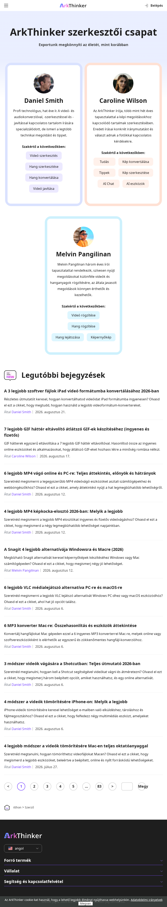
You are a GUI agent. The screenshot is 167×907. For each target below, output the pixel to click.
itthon (17, 807)
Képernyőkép (101, 337)
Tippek (104, 172)
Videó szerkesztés (44, 155)
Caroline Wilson (123, 101)
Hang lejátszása (68, 337)
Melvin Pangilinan (83, 254)
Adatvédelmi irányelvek (147, 900)
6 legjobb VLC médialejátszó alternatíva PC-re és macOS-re (63, 587)
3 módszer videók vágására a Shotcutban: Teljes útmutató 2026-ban (72, 663)
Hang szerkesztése (43, 166)
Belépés (157, 5)
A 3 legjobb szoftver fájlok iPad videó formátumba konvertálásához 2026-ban (81, 391)
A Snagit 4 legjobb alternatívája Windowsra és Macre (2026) (63, 549)
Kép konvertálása (135, 161)
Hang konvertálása (43, 177)
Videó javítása (43, 188)
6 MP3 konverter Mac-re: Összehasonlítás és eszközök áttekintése (70, 625)
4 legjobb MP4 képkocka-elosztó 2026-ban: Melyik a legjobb (63, 511)
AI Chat (108, 183)
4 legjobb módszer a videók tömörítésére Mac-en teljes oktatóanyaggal (76, 746)
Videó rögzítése (83, 315)
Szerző (29, 807)
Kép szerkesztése (135, 172)
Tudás (104, 161)
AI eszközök (135, 183)
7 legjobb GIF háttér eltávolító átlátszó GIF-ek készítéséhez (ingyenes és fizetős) (76, 432)
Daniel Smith (43, 101)
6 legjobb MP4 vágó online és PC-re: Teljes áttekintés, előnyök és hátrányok (80, 473)
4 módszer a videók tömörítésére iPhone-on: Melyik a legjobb (65, 701)
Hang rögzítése (83, 326)
